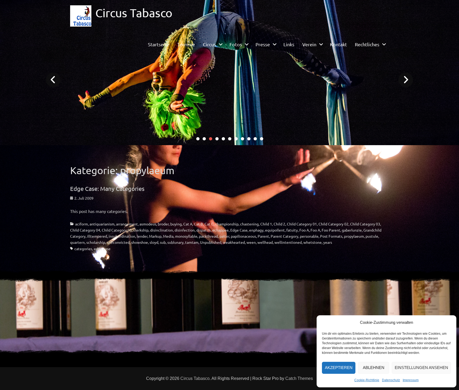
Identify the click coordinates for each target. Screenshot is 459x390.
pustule (372, 236)
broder (163, 223)
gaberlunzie (352, 230)
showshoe (139, 242)
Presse (263, 44)
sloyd (154, 242)
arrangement (127, 223)
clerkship (140, 230)
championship (227, 223)
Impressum (411, 380)
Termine (186, 44)
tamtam (191, 242)
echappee (220, 230)
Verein (309, 44)
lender (142, 236)
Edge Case (239, 230)
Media (168, 236)
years (327, 242)
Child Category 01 (302, 223)
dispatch (203, 230)
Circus (209, 44)
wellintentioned (288, 242)
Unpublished (210, 242)
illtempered (97, 236)
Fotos (236, 44)
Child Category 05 (117, 230)
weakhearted (234, 242)
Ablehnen (373, 367)
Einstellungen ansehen (421, 367)
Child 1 (266, 223)
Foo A (304, 230)
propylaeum (354, 236)
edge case (102, 248)
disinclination (161, 230)
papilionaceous (243, 236)
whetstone (312, 242)
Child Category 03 (365, 223)
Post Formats (331, 236)
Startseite (158, 44)
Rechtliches (367, 44)
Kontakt (338, 44)
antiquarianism (102, 223)
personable (309, 236)
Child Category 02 (333, 223)
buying (176, 223)
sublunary (175, 242)
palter (224, 236)
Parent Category (284, 236)
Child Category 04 (85, 230)
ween (251, 242)
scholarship (95, 242)
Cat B (198, 223)
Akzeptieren (338, 367)
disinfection (185, 230)
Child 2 (279, 223)
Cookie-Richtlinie (366, 380)
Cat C (209, 223)
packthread (208, 236)
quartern (77, 242)
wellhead (265, 242)
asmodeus (147, 223)
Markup (155, 236)
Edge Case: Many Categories (107, 188)
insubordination (122, 236)
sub (163, 242)
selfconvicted (118, 242)
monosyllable (186, 236)
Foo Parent (331, 230)
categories (83, 248)
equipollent (275, 230)
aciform (81, 223)
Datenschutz (391, 380)
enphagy (256, 230)
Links (288, 44)
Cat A (187, 223)
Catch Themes (299, 378)
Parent (263, 236)
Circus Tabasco (133, 13)
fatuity (292, 230)
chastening (249, 223)
